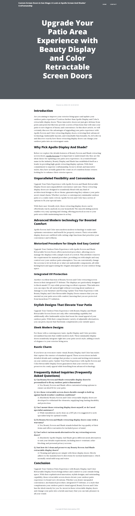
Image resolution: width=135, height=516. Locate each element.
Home (105, 4)
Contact (113, 4)
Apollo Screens (52, 156)
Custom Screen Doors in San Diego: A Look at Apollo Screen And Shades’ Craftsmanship (52, 4)
